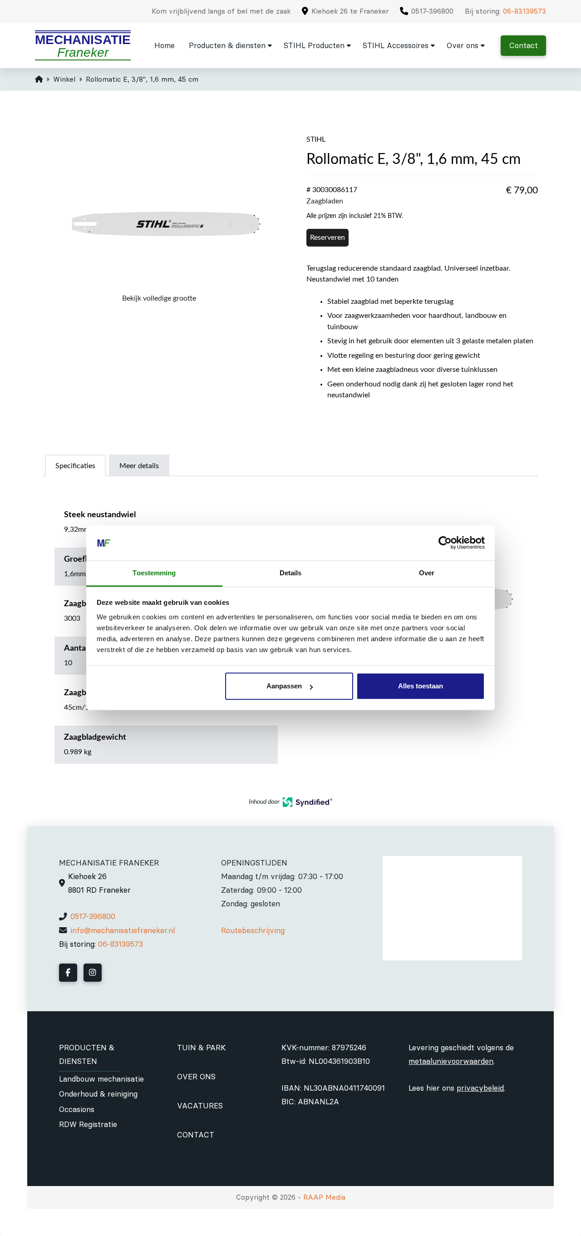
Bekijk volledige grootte (159, 298)
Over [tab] (426, 573)
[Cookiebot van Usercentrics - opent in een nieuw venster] (445, 543)
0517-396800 (92, 916)
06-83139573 (524, 11)
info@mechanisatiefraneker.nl (122, 930)
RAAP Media (324, 1197)
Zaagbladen (324, 201)
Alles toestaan (420, 686)
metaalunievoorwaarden (451, 1061)
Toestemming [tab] (154, 573)
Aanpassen (284, 686)
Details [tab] (291, 573)
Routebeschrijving (253, 930)
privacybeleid (480, 1088)
